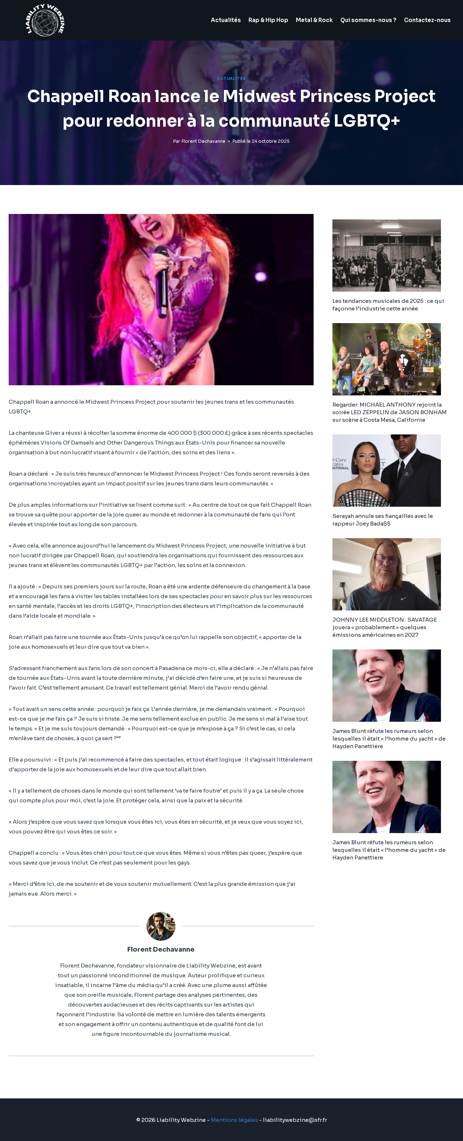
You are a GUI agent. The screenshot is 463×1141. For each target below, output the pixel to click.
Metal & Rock (314, 20)
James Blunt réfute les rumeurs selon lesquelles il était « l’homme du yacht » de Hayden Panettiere (389, 739)
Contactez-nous (427, 20)
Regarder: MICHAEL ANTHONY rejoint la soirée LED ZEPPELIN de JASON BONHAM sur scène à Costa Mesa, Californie (389, 412)
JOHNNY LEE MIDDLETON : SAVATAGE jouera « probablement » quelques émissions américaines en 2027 (384, 627)
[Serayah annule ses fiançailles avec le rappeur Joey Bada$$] (393, 470)
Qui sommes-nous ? (368, 20)
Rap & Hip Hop (268, 20)
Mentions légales (234, 1119)
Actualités (226, 20)
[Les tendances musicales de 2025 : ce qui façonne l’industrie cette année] (393, 255)
